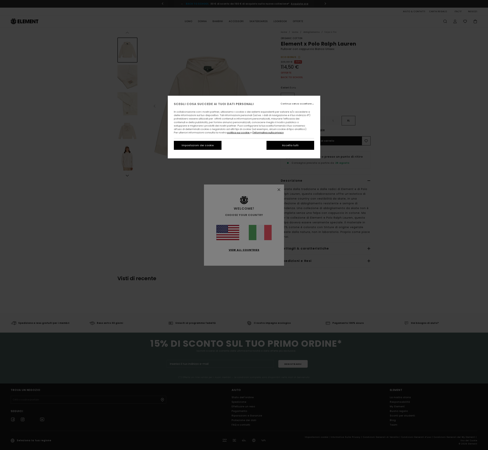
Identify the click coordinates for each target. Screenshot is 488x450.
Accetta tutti (290, 145)
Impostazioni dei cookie (198, 145)
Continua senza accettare (296, 103)
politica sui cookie (238, 132)
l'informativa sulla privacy (268, 132)
